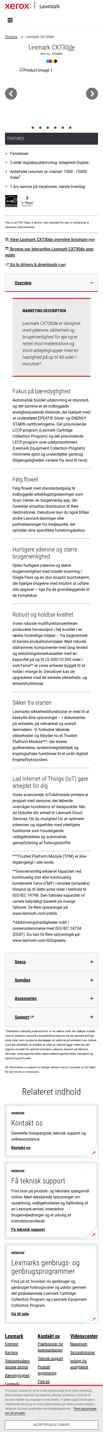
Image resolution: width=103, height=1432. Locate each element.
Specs (20, 961)
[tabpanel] (51, 622)
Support (22, 1017)
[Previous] (11, 94)
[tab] (33, 127)
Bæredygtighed (17, 1375)
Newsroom (78, 1344)
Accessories (26, 998)
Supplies (22, 980)
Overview (23, 282)
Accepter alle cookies (52, 1424)
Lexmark (14, 1336)
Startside (66, 7)
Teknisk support (50, 1358)
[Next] (92, 94)
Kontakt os (49, 1336)
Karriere (11, 1352)
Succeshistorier (82, 1352)
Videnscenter (84, 1336)
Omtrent (11, 1344)
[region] (51, 1408)
